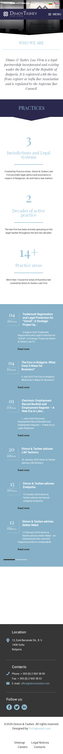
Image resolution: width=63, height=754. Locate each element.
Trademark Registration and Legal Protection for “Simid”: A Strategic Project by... (38, 319)
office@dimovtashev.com (35, 683)
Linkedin (24, 707)
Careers (22, 747)
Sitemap (19, 742)
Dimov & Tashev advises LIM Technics (37, 450)
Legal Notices (40, 742)
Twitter (17, 707)
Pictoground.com (40, 728)
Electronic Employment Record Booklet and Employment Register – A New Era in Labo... (38, 405)
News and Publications (20, 3)
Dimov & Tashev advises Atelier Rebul (37, 523)
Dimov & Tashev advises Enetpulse (38, 485)
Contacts (39, 3)
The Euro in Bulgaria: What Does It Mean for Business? (38, 365)
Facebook (9, 707)
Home (20, 14)
